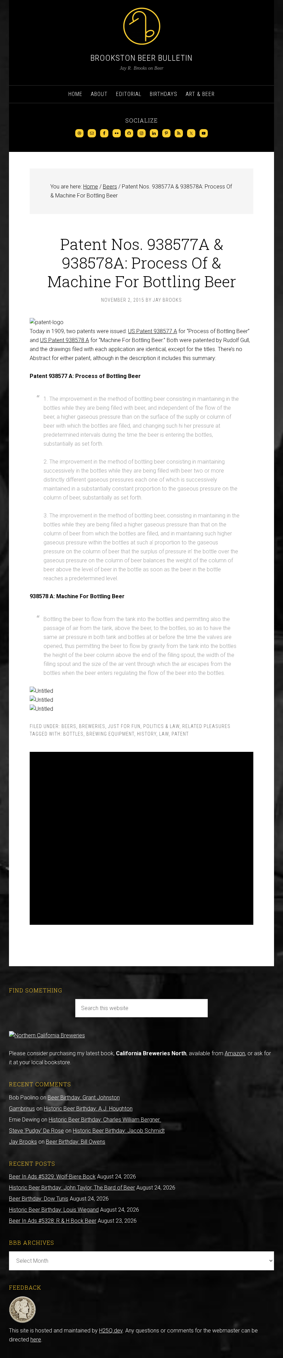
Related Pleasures (206, 726)
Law (164, 734)
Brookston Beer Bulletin (141, 58)
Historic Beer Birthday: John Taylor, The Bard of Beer (72, 1187)
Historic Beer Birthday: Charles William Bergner (105, 1119)
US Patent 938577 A (152, 331)
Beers (68, 726)
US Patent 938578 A (64, 340)
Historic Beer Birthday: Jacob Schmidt (119, 1130)
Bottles (73, 734)
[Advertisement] (141, 838)
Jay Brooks (23, 1141)
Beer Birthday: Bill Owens (75, 1141)
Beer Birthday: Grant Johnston (84, 1097)
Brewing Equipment (110, 734)
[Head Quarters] (22, 1321)
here (35, 1339)
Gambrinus (22, 1108)
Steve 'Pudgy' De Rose (36, 1130)
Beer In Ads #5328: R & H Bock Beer (52, 1221)
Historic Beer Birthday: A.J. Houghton (88, 1108)
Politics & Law (161, 726)
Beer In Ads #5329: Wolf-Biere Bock (52, 1176)
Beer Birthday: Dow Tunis (38, 1198)
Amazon (235, 1053)
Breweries (92, 726)
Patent (180, 734)
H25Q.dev (111, 1330)
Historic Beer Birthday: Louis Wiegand (54, 1209)
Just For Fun (124, 726)
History (146, 734)
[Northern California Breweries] (47, 1035)
